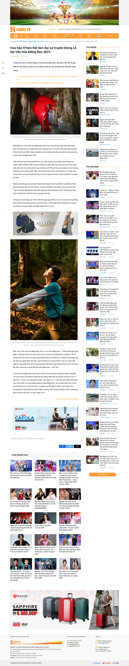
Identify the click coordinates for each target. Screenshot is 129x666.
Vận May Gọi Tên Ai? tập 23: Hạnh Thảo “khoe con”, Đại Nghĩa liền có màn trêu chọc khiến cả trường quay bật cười (109, 461)
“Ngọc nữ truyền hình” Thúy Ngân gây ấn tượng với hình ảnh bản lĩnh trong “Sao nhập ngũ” (109, 123)
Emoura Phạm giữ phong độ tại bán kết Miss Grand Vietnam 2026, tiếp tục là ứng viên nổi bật (45, 476)
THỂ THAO (89, 36)
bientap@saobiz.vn (74, 644)
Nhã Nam (16, 56)
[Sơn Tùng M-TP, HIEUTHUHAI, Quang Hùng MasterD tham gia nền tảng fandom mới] (92, 251)
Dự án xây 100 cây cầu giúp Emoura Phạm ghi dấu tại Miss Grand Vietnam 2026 (20, 504)
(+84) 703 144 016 (31, 657)
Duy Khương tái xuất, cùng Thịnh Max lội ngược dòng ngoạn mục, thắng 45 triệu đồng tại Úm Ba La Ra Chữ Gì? (109, 369)
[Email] (3, 73)
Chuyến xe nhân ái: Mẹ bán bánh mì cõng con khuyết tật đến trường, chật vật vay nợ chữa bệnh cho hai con (109, 353)
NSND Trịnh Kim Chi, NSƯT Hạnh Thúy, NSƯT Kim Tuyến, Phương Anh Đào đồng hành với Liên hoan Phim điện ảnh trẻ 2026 (109, 426)
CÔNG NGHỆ (99, 36)
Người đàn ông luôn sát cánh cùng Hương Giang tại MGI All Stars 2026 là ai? (21, 528)
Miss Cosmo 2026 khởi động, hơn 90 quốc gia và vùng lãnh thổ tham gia (21, 475)
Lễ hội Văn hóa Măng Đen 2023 (34, 438)
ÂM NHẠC (36, 36)
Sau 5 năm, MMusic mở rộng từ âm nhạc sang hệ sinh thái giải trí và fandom (109, 280)
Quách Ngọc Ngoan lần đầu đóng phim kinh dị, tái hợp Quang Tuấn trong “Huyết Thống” (109, 97)
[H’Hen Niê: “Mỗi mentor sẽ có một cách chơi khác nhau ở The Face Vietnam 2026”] (21, 540)
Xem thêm (101, 474)
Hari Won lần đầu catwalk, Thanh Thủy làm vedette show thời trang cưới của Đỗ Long (109, 412)
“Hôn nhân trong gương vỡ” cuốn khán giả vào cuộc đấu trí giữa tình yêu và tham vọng (109, 384)
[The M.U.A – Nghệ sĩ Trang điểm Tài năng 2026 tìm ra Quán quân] (92, 193)
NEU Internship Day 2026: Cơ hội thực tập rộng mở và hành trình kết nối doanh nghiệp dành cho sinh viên (109, 266)
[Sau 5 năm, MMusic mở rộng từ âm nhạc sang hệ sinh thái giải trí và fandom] (92, 281)
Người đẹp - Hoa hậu (36, 41)
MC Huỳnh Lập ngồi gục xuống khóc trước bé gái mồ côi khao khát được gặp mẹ (108, 56)
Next (116, 12)
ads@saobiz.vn (103, 649)
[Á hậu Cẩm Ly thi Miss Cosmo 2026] (46, 518)
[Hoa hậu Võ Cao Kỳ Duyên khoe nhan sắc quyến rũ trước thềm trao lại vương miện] (70, 564)
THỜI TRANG (55, 36)
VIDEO (109, 36)
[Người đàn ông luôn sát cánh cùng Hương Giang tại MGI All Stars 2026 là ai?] (21, 518)
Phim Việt (102, 75)
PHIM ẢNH (45, 36)
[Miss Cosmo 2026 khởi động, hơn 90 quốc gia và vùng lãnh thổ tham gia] (21, 465)
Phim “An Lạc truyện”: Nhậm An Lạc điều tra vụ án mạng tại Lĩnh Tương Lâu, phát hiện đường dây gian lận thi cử (109, 220)
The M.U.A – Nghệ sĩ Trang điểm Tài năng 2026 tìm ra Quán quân (109, 192)
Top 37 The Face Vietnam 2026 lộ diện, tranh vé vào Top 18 (109, 110)
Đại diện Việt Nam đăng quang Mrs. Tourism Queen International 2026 (69, 528)
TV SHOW (27, 36)
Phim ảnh (102, 390)
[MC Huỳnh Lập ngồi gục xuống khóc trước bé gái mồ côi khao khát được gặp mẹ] (92, 56)
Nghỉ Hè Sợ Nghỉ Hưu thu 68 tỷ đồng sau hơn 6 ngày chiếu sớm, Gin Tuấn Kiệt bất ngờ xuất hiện (81, 29)
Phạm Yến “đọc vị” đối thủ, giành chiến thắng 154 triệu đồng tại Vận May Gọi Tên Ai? (109, 322)
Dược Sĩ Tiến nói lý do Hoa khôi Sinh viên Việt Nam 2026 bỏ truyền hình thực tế (69, 549)
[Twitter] (3, 68)
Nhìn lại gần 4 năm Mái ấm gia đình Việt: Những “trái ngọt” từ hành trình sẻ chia (109, 83)
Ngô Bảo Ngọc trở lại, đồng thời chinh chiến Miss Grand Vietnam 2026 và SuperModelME (45, 505)
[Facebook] (3, 63)
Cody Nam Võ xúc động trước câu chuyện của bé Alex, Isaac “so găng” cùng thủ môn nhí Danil (109, 398)
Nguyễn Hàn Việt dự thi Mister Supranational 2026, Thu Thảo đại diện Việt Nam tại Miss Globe (69, 505)
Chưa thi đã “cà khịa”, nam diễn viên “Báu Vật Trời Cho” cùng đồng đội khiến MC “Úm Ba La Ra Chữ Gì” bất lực (109, 236)
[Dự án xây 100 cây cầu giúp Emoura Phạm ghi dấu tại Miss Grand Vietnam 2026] (21, 494)
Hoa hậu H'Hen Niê (17, 438)
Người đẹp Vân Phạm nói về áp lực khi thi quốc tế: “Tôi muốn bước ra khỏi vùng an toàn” (45, 550)
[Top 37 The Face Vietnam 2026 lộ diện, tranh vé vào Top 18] (92, 111)
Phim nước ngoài (105, 144)
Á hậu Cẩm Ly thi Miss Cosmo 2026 (43, 527)
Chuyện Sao (103, 128)
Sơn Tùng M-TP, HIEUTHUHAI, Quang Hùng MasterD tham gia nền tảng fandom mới (109, 251)
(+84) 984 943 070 (20, 657)
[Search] (115, 36)
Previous (12, 12)
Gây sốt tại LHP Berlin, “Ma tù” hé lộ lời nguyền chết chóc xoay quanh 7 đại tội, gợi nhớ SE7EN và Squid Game (109, 138)
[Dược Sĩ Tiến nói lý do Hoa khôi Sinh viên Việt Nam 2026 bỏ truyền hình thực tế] (70, 540)
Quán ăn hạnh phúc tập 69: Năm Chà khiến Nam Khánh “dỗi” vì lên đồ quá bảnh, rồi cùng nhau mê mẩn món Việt (109, 307)
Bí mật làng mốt (105, 115)
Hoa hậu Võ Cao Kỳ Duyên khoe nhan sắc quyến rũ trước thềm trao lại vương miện (68, 574)
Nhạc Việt (103, 256)
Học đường (103, 273)
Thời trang (23, 41)
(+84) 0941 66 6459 (74, 646)
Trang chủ (14, 41)
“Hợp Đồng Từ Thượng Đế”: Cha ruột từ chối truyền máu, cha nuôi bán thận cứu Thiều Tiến (109, 292)
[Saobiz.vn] (20, 29)
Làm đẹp (102, 197)
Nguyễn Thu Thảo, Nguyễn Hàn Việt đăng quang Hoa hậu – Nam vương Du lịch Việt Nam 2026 (45, 574)
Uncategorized (104, 403)
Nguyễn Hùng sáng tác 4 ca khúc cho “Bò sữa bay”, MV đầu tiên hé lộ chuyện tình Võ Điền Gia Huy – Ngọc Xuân (109, 154)
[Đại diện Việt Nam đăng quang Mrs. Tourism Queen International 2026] (70, 518)
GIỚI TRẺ (80, 36)
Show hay (103, 61)
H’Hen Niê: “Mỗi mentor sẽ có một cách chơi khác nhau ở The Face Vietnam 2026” (21, 549)
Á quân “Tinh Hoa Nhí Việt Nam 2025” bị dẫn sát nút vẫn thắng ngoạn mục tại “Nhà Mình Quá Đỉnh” (109, 205)
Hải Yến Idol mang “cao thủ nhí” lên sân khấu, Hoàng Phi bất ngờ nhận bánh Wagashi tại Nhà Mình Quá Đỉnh (108, 337)
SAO (21, 36)
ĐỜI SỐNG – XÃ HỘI (69, 36)
